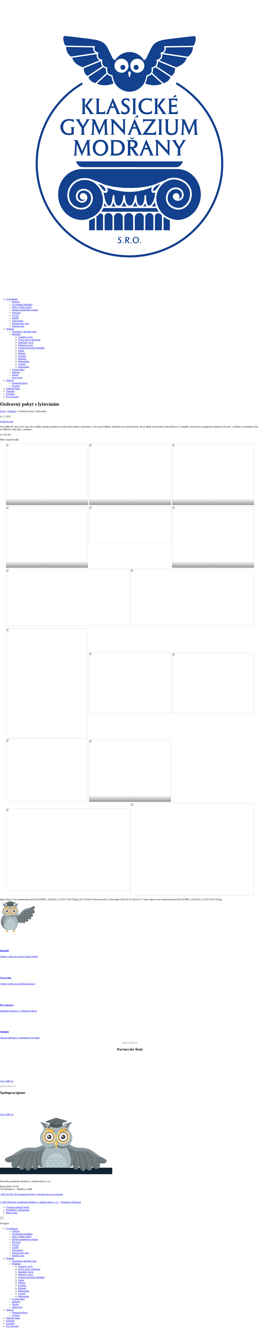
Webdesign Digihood (71, 1202)
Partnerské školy (20, 383)
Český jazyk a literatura (29, 339)
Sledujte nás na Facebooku (50, 1194)
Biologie (22, 358)
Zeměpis (22, 356)
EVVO (15, 315)
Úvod (2, 411)
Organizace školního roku (24, 331)
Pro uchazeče (12, 396)
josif (11, 421)
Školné (15, 375)
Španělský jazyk (26, 342)
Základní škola (13, 388)
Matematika (23, 361)
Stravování (17, 377)
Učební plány (18, 369)
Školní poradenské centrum (25, 310)
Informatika (23, 367)
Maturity (16, 372)
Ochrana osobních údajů (17, 1207)
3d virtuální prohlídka (22, 304)
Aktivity (10, 380)
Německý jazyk (25, 345)
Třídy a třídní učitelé (21, 307)
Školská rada (18, 326)
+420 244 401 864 (9, 1194)
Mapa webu (11, 1212)
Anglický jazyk (25, 337)
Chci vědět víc (7, 1081)
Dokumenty (17, 320)
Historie (16, 301)
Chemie (21, 364)
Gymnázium (12, 299)
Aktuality (10, 391)
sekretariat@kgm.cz (27, 1194)
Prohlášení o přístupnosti (17, 1210)
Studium (10, 329)
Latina (21, 350)
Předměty (16, 334)
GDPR (15, 318)
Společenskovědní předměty (31, 348)
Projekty (16, 386)
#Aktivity (12, 411)
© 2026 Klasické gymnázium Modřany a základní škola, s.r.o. (29, 1202)
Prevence (16, 312)
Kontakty (10, 394)
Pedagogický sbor (20, 323)
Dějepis (21, 353)
